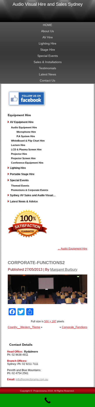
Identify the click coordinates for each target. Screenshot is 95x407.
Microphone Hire (26, 132)
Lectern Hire (18, 145)
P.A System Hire (26, 136)
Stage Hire (47, 49)
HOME (47, 25)
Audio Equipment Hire (24, 127)
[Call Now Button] (47, 400)
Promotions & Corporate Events (29, 190)
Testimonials (47, 68)
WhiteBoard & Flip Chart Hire (28, 140)
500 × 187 (50, 321)
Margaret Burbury (63, 269)
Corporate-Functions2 (36, 262)
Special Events (47, 56)
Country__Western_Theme (24, 327)
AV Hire (47, 37)
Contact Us (47, 80)
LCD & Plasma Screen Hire (26, 149)
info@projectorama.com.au (32, 379)
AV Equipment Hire (22, 122)
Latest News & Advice (24, 201)
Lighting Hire (47, 43)
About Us (47, 31)
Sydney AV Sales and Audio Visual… (33, 195)
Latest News (47, 74)
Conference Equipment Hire (27, 162)
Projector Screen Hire (23, 158)
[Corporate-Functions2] (47, 303)
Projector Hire (19, 154)
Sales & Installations (48, 62)
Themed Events (20, 185)
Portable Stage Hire (22, 174)
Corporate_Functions (74, 327)
